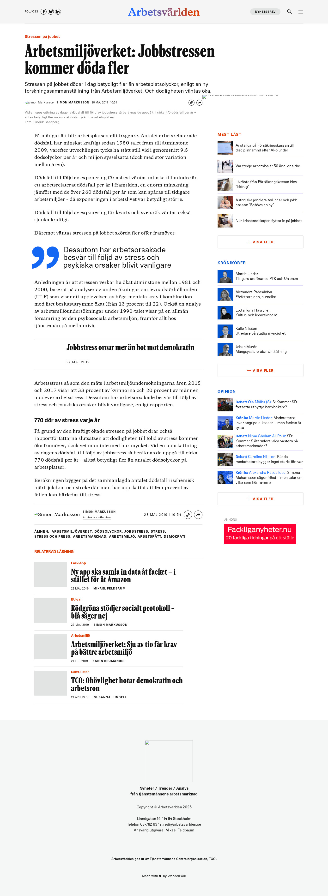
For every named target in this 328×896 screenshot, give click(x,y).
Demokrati (174, 537)
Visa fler (263, 242)
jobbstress (137, 532)
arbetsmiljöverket (72, 532)
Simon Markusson (72, 102)
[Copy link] (191, 103)
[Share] (199, 103)
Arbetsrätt (150, 537)
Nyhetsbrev (265, 12)
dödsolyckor (108, 532)
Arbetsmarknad (90, 537)
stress (158, 532)
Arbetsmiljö (122, 537)
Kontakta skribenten (97, 517)
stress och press (53, 537)
